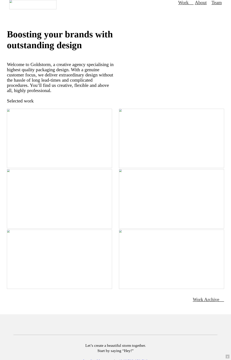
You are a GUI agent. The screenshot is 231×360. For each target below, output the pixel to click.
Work (186, 2)
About (201, 2)
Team (217, 2)
